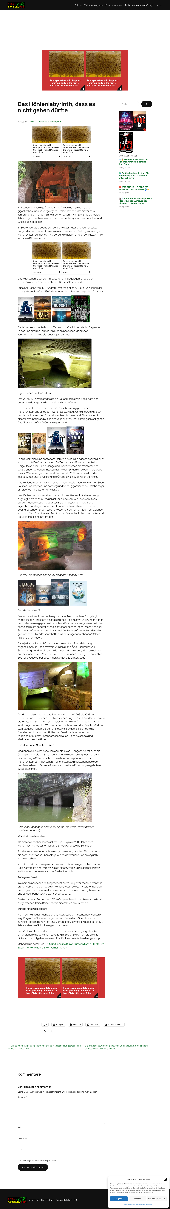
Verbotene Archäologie (51, 122)
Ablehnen (137, 1199)
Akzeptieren (118, 1199)
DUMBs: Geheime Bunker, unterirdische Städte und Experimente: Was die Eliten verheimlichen (61, 945)
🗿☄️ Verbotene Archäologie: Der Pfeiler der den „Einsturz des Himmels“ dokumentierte (135, 200)
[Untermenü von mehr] (161, 5)
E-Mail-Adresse (24, 1138)
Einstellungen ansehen (156, 1199)
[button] (165, 1179)
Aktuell (34, 122)
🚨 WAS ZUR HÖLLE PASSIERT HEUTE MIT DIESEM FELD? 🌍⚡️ (134, 188)
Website (20, 1149)
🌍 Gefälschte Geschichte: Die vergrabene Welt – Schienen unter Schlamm (134, 175)
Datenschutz (140, 1205)
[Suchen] (146, 104)
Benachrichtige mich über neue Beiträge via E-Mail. (38, 1160)
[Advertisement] (85, 27)
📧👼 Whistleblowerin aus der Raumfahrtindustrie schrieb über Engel (133, 161)
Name (20, 1127)
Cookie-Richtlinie (129, 1205)
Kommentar (22, 1097)
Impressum (149, 1205)
